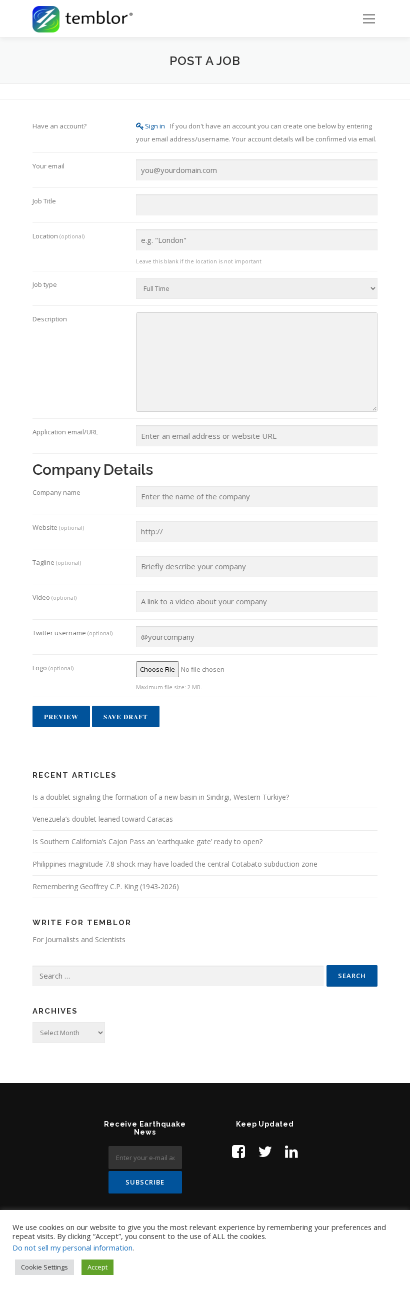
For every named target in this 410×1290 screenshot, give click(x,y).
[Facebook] (238, 1151)
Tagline (56, 562)
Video (54, 597)
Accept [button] (98, 1267)
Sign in (155, 125)
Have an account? (59, 125)
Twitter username (72, 632)
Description (49, 318)
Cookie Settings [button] (44, 1267)
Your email (48, 165)
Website (58, 527)
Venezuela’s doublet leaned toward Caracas (102, 819)
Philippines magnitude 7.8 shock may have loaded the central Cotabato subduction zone (175, 864)
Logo (53, 667)
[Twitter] (265, 1151)
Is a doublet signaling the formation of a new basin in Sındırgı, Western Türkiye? (160, 797)
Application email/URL (65, 431)
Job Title (44, 200)
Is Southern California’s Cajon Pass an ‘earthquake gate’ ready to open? (147, 841)
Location (58, 235)
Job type (44, 284)
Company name (56, 492)
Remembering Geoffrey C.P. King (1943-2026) (105, 886)
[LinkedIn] (291, 1151)
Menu (369, 18)
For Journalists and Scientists (79, 939)
